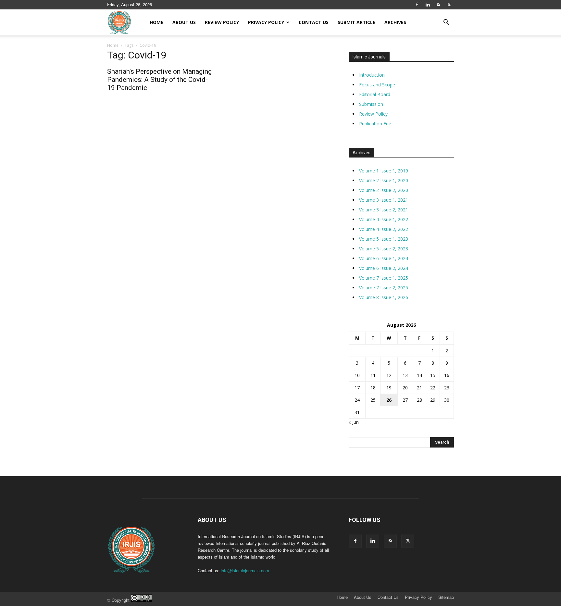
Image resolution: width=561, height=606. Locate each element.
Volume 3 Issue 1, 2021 (383, 200)
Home (156, 22)
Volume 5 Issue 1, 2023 (383, 239)
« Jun (354, 422)
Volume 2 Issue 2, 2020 (383, 190)
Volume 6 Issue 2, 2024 (383, 268)
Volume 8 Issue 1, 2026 (383, 297)
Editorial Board (374, 94)
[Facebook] (417, 4)
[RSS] (438, 4)
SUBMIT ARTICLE (356, 22)
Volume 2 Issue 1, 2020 (383, 180)
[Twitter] (449, 4)
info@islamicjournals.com (245, 570)
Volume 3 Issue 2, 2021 (383, 210)
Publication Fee (375, 123)
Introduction (372, 75)
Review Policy (222, 22)
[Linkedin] (427, 4)
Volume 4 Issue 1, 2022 (383, 219)
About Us (184, 22)
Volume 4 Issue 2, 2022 (383, 229)
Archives (395, 22)
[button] (446, 23)
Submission (371, 104)
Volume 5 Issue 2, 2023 (383, 249)
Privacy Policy (266, 22)
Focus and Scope (377, 85)
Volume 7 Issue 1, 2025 (383, 278)
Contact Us (314, 22)
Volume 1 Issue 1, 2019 (383, 171)
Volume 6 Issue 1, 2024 (383, 258)
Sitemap (446, 597)
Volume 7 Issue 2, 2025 (383, 287)
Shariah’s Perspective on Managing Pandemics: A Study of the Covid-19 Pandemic (159, 80)
